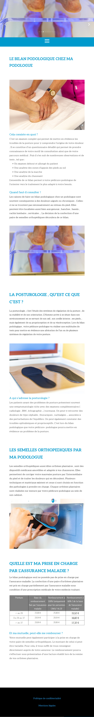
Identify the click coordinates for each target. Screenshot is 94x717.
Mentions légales (47, 705)
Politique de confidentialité (47, 698)
